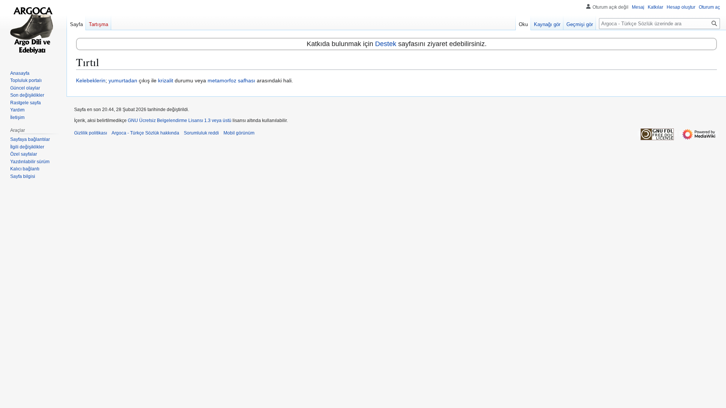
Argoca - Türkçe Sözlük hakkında (145, 133)
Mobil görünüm (238, 133)
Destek (385, 44)
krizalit (165, 80)
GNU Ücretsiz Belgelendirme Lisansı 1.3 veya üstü (179, 120)
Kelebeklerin (90, 80)
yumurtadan (123, 80)
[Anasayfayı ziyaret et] (33, 30)
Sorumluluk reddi (201, 133)
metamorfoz (222, 80)
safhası (246, 80)
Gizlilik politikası (90, 133)
